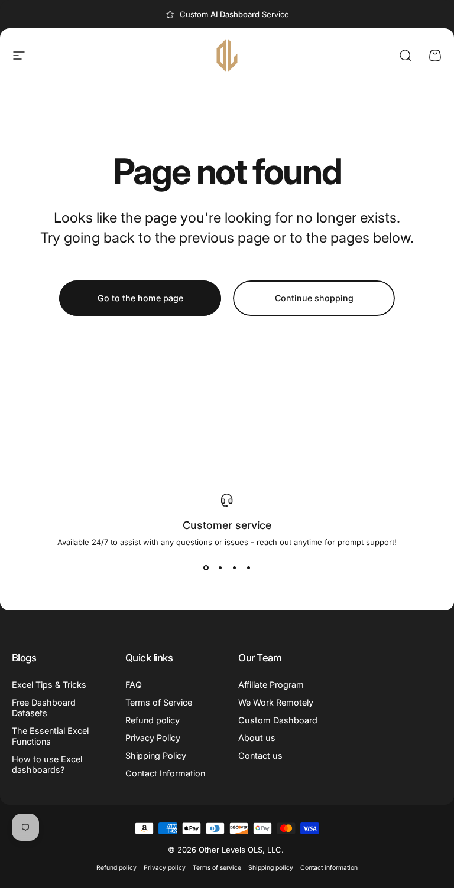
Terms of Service (158, 702)
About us (256, 738)
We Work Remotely (275, 702)
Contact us (260, 755)
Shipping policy (270, 867)
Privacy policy (165, 867)
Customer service (227, 525)
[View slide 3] (234, 568)
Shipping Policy (155, 755)
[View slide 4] (248, 568)
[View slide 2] (220, 568)
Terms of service (217, 867)
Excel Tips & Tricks (49, 685)
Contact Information (165, 773)
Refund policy (152, 720)
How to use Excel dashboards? (47, 764)
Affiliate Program (271, 685)
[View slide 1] (206, 568)
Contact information (329, 867)
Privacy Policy (152, 738)
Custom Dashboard (277, 720)
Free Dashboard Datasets (44, 707)
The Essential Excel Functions (50, 736)
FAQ (133, 685)
